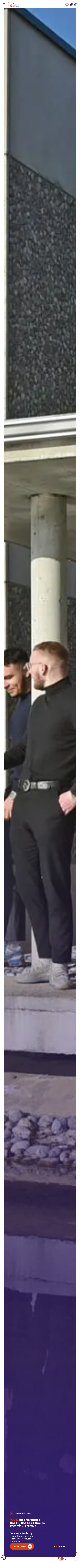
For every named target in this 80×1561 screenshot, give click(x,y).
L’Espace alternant (75, 4)
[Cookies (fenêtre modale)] (3, 1557)
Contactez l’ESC (67, 4)
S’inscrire (17, 1546)
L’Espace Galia (71, 4)
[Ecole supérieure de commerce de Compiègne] (26, 4)
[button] (54, 1546)
